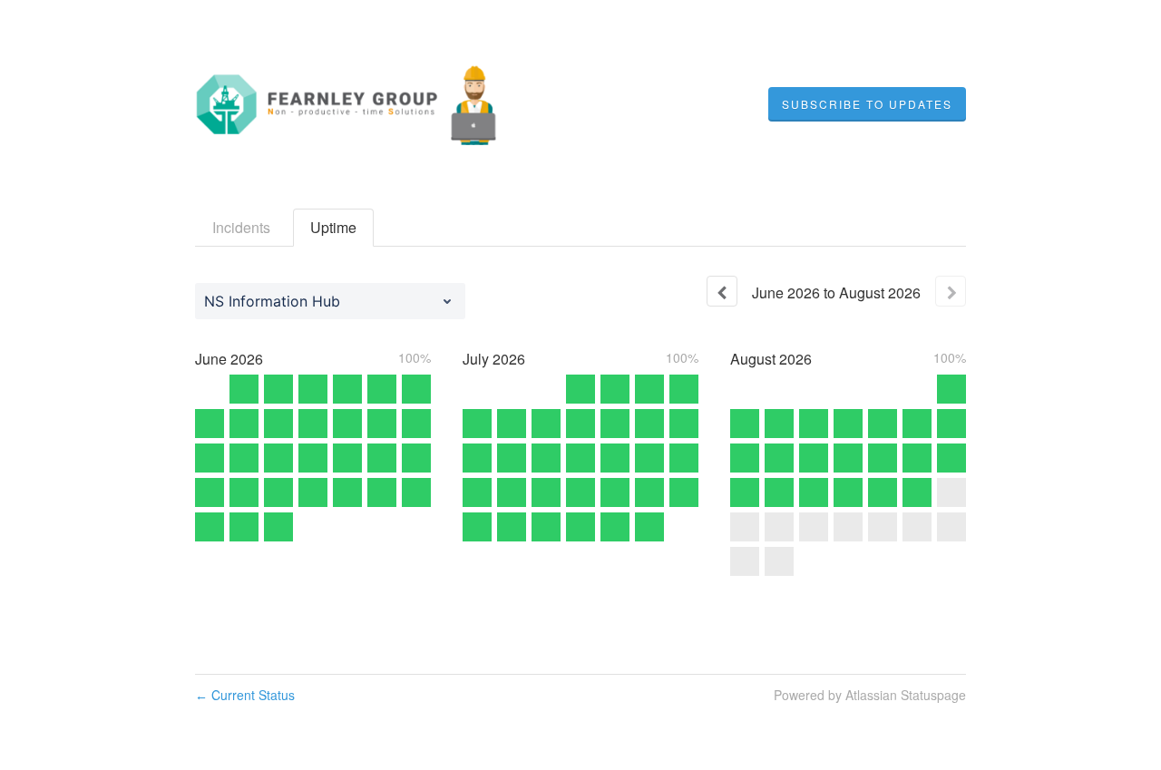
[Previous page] (722, 291)
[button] (867, 104)
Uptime (333, 227)
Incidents (241, 227)
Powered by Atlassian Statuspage (870, 695)
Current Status (245, 695)
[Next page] (950, 291)
